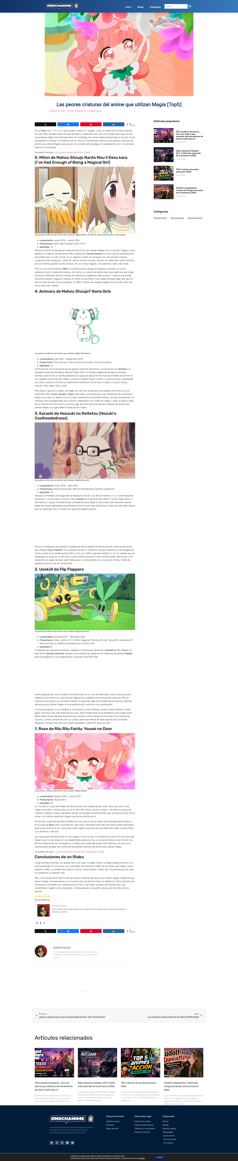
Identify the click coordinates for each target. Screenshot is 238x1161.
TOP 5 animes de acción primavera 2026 (187, 170)
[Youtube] (67, 1143)
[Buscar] (190, 6)
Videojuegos (155, 7)
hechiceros (57, 130)
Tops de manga (177, 218)
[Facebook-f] (57, 1143)
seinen (114, 495)
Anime (128, 7)
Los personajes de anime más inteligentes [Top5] (79, 851)
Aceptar (160, 1157)
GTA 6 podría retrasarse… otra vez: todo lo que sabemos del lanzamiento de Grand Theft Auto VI (189, 135)
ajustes (142, 1158)
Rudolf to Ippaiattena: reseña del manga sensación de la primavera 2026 (189, 190)
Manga (140, 7)
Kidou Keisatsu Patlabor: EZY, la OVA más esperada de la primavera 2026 (188, 153)
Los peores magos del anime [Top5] (72, 152)
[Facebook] (41, 923)
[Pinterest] (72, 1143)
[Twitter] (44, 923)
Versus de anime (195, 218)
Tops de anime (160, 218)
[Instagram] (37, 923)
